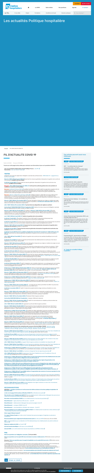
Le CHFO (37, 7)
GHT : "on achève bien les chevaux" (73, 166)
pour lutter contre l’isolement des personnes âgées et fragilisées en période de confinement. (30, 416)
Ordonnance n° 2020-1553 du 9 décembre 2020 (16, 277)
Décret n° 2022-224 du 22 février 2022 (19, 194)
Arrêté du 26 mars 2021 (10, 246)
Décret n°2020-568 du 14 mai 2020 (44, 323)
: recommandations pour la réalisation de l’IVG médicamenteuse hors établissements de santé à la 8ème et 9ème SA (31, 421)
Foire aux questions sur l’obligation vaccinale (15, 434)
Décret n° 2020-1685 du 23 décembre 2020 (15, 272)
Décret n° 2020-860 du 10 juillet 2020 (14, 306)
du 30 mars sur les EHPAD (17, 426)
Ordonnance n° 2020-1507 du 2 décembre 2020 (16, 280)
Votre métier (49, 7)
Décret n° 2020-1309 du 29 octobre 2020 (15, 291)
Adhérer (77, 3)
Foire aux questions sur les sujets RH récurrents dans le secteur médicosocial (24, 436)
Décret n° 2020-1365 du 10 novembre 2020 (15, 284)
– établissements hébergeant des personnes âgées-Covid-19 (23, 403)
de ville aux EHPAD (24, 418)
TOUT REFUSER (77, 470)
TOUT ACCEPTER (65, 470)
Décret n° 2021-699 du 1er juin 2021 (13, 179)
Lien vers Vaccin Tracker (17, 169)
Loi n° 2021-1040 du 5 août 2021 (12, 216)
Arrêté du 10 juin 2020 (49, 318)
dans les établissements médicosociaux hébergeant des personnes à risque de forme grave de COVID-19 (32, 395)
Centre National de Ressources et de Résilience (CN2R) (39, 448)
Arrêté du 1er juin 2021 (10, 182)
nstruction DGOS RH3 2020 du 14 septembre (16, 298)
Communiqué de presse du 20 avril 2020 (15, 410)
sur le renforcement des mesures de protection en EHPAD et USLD (23, 428)
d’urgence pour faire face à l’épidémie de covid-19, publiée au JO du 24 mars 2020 (30, 354)
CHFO (66, 161)
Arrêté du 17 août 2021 (10, 221)
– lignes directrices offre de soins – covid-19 (19, 400)
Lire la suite (67, 172)
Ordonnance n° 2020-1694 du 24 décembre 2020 (16, 267)
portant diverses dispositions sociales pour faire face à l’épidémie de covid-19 (31, 348)
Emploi (27, 13)
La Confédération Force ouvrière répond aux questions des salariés (32, 454)
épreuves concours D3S (47, 327)
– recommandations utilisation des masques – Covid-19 (21, 407)
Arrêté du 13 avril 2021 (10, 239)
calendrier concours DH (38, 328)
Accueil (6, 148)
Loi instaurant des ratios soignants (73, 182)
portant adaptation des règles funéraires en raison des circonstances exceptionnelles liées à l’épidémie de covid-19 (30, 383)
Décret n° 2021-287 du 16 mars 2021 (40, 210)
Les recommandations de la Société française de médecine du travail (41, 450)
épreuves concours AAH (19, 327)
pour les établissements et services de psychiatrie (25, 398)
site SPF (36, 168)
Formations (37, 13)
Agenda (74, 7)
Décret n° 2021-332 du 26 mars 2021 (13, 243)
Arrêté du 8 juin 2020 (41, 317)
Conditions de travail (51, 13)
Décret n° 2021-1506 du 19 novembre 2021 (15, 200)
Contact (86, 7)
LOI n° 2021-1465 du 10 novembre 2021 (14, 205)
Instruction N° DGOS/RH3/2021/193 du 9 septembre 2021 (19, 207)
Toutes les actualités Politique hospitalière (73, 250)
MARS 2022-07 (46, 175)
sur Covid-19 (14, 424)
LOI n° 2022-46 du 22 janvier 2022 (18, 185)
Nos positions (62, 7)
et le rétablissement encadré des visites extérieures (31, 409)
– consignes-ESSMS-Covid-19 (15, 405)
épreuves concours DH (24, 328)
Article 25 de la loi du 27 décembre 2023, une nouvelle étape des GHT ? (76, 216)
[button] (12, 460)
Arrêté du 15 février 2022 (16, 189)
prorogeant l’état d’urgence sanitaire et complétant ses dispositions (29, 342)
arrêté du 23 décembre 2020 (46, 273)
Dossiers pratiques (66, 13)
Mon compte (87, 3)
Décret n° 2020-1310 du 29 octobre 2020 (14, 254)
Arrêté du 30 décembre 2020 (11, 263)
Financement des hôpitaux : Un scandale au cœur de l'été (75, 199)
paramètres (52, 471)
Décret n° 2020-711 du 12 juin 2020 (13, 321)
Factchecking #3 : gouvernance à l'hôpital (75, 235)
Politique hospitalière (76, 161)
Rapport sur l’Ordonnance (33, 269)
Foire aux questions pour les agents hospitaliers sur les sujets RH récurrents (29, 440)
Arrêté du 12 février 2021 (10, 251)
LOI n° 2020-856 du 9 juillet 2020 (12, 303)
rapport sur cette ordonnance (35, 278)
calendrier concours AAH (33, 327)
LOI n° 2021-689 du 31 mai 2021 (12, 236)
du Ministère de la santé (24, 393)
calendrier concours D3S (11, 328)
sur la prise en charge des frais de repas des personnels (27, 351)
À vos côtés (17, 13)
